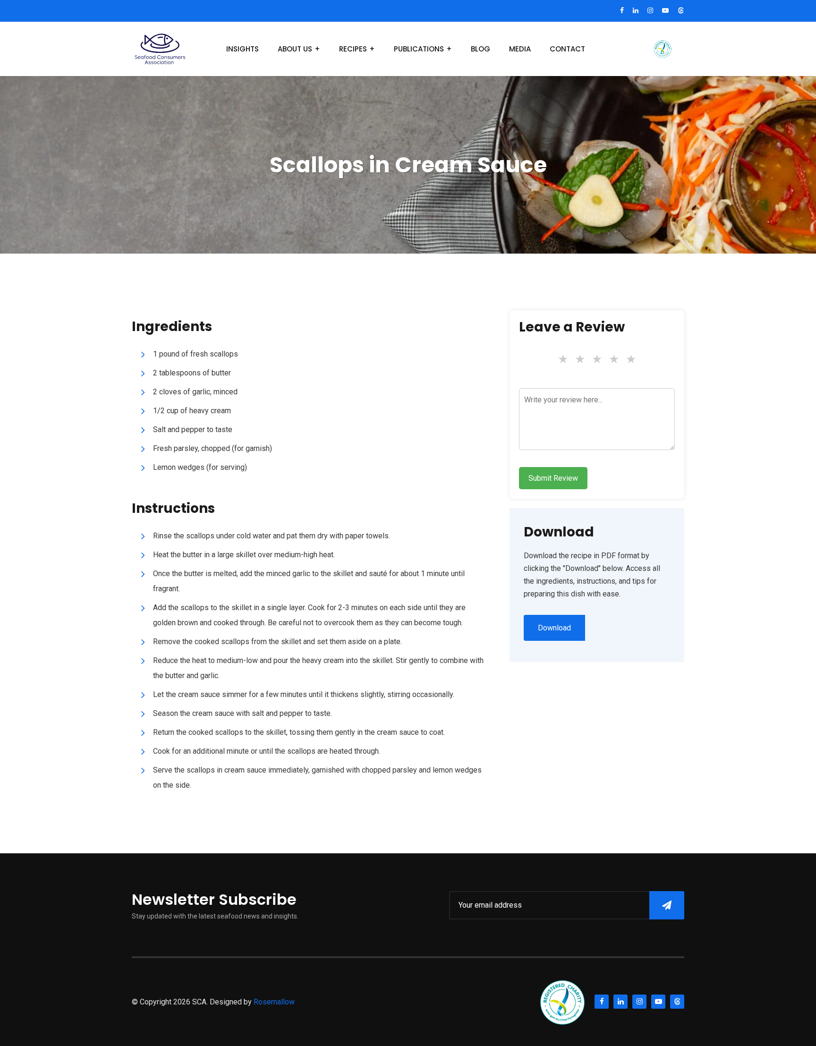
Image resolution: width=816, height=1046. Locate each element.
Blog (480, 49)
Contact (567, 49)
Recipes (353, 49)
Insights (242, 49)
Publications (419, 49)
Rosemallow (274, 1001)
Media (520, 49)
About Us (295, 49)
